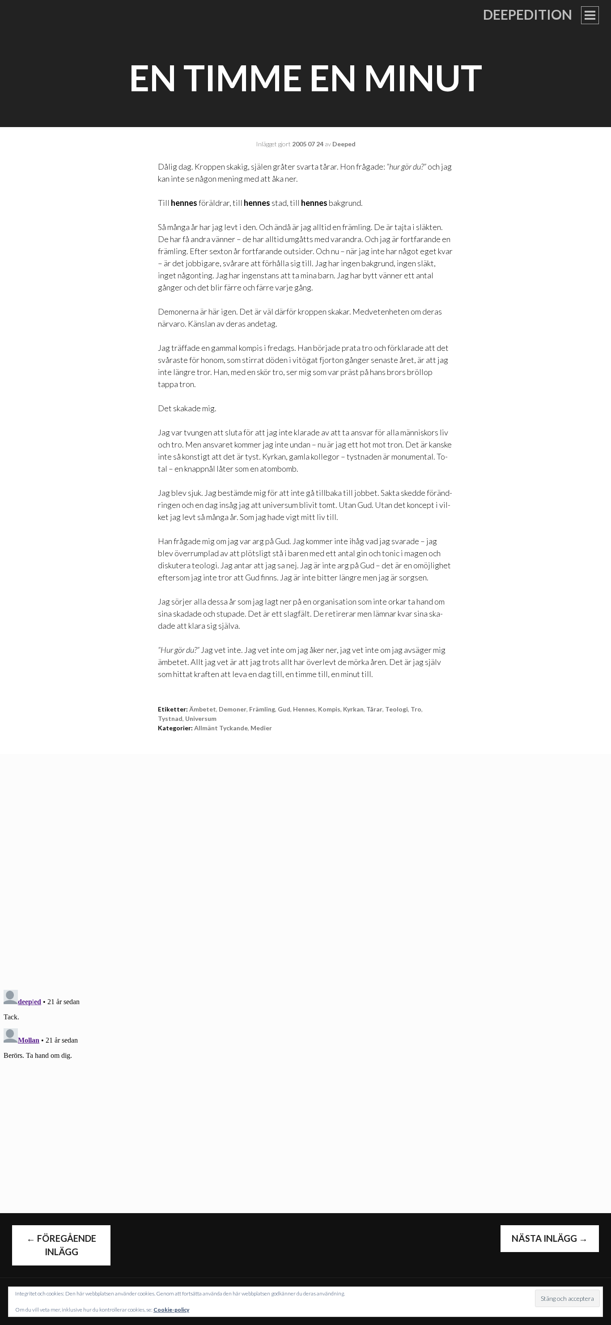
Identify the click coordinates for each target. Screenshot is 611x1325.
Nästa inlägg (550, 1238)
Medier (261, 728)
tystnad (170, 718)
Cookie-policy (171, 1309)
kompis (329, 709)
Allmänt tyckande (221, 728)
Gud (284, 709)
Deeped (344, 144)
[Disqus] (305, 866)
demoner (232, 709)
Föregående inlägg (61, 1245)
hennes (304, 709)
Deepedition (527, 14)
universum (200, 718)
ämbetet (202, 709)
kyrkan (353, 709)
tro (416, 709)
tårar (374, 709)
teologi (396, 709)
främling (262, 709)
